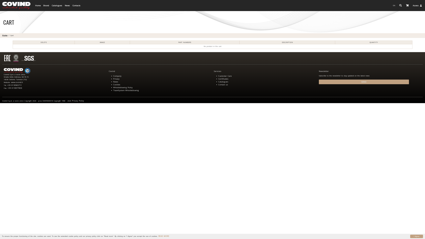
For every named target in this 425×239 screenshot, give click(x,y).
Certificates (223, 79)
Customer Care (225, 76)
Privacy (116, 79)
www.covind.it (17, 82)
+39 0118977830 (15, 88)
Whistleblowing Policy (123, 87)
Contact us (223, 84)
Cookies (116, 84)
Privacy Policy (78, 101)
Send (363, 82)
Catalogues (223, 82)
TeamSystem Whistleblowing (126, 90)
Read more (163, 236)
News (115, 82)
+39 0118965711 (14, 85)
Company (117, 76)
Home (4, 35)
